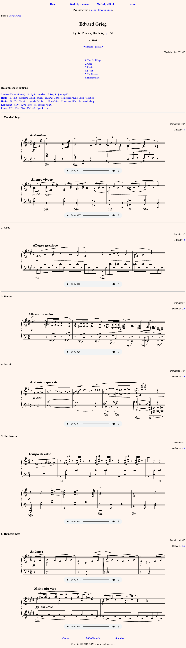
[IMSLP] (99, 46)
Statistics (120, 638)
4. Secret (89, 70)
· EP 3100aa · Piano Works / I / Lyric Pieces (24, 108)
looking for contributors (101, 9)
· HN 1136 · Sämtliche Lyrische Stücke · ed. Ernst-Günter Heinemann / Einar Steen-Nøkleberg (47, 97)
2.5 (183, 308)
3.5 (183, 448)
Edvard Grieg (15, 15)
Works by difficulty (106, 4)
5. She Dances (91, 74)
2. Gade (88, 63)
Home (53, 4)
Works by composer (79, 4)
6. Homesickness (92, 77)
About (133, 4)
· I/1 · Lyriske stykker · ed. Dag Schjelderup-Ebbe (36, 94)
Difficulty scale (93, 638)
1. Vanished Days (93, 60)
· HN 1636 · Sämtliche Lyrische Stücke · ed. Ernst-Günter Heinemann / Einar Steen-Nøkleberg (47, 101)
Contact (66, 638)
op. (107, 32)
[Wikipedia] (88, 46)
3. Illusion (89, 67)
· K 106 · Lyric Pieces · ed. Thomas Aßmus (26, 104)
